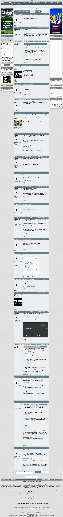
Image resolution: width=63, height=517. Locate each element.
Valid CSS (34, 516)
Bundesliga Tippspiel (17, 507)
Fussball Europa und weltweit (34, 2)
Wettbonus (40, 507)
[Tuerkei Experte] (18, 125)
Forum (19, 2)
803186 (47, 279)
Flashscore (47, 507)
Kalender (29, 5)
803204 (47, 344)
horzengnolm (35, 41)
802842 (47, 14)
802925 (47, 41)
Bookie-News (3, 85)
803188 (47, 311)
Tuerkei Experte (34, 133)
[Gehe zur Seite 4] (41, 12)
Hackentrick (35, 14)
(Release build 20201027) (31, 513)
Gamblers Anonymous (31, 498)
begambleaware (35, 507)
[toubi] (18, 77)
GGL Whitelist (31, 496)
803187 (47, 292)
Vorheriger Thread (23, 8)
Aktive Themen (35, 5)
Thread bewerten (25, 11)
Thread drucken (17, 11)
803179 (47, 217)
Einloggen (60, 2)
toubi (36, 65)
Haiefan (35, 112)
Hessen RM (16, 265)
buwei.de (41, 493)
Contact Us (38, 479)
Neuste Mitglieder (4, 68)
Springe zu (24, 471)
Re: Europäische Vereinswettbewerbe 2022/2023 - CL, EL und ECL (29, 14)
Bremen (15, 131)
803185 (47, 253)
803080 (47, 65)
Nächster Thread (39, 8)
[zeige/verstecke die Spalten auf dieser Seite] (61, 6)
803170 (47, 204)
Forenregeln (3, 479)
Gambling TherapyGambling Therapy (31, 501)
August (56, 98)
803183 (47, 239)
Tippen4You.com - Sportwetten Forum (8, 2)
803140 (47, 99)
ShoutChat (3, 36)
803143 (47, 133)
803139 (47, 84)
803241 (47, 402)
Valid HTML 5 (29, 516)
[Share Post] (44, 14)
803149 (47, 156)
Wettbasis (43, 507)
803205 (47, 377)
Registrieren (53, 2)
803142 (47, 112)
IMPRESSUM (31, 509)
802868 (47, 27)
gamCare (30, 507)
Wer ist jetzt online (53, 78)
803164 (47, 186)
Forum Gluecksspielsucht (24, 507)
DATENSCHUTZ (31, 508)
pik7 (36, 279)
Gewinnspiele (52, 36)
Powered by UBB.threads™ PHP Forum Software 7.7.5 (31, 512)
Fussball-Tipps (24, 2)
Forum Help (44, 479)
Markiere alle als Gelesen (12, 479)
